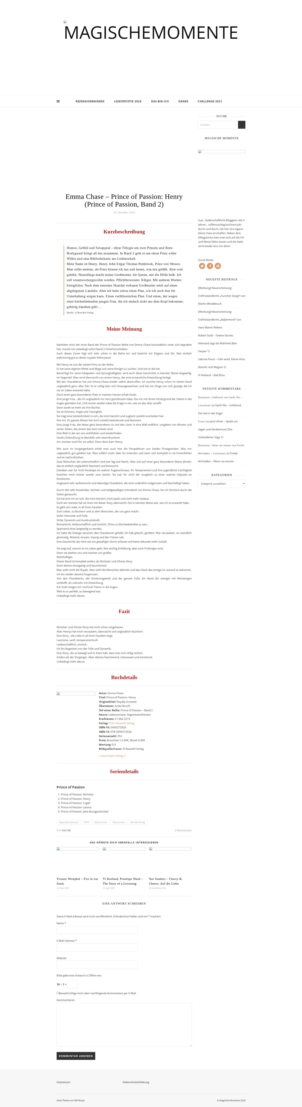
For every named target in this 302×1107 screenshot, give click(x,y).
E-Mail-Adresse (67, 940)
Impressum (63, 1082)
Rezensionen (119, 822)
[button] (202, 266)
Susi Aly (66, 830)
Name (61, 923)
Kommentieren (66, 1000)
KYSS (86, 822)
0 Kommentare (183, 830)
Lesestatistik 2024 (128, 101)
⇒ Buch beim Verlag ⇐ (112, 755)
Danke (183, 101)
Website (61, 958)
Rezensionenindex (90, 101)
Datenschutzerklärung (136, 1082)
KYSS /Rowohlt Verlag (121, 723)
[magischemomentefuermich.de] (151, 52)
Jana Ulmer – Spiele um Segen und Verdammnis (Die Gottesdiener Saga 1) (218, 429)
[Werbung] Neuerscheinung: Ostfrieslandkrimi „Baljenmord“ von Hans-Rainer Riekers (219, 319)
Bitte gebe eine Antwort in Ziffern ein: (79, 975)
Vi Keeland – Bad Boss (211, 375)
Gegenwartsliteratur (69, 822)
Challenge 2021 (210, 101)
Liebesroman (100, 822)
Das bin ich (160, 101)
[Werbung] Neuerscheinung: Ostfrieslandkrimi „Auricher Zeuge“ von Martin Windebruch (221, 295)
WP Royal (79, 1100)
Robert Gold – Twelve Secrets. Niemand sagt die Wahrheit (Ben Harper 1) (217, 343)
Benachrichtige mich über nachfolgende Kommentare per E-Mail (97, 993)
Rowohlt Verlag (137, 822)
